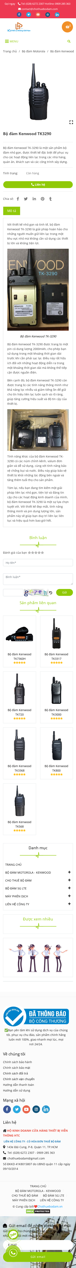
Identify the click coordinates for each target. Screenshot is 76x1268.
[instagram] (48, 14)
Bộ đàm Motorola (33, 51)
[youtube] (38, 14)
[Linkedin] (34, 198)
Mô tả (11, 211)
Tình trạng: (11, 173)
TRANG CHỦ (13, 865)
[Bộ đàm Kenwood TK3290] (19, 27)
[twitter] (29, 14)
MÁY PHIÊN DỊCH (16, 896)
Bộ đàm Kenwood (62, 51)
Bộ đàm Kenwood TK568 (19, 824)
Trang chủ (10, 51)
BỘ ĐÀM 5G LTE (16, 888)
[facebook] (19, 14)
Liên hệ (39, 184)
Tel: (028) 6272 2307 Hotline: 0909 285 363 (45, 3)
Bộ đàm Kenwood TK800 (56, 768)
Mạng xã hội (14, 1100)
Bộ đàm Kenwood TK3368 (19, 768)
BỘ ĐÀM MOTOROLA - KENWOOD (28, 872)
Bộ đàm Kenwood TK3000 (56, 712)
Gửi (64, 592)
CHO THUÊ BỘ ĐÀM (18, 880)
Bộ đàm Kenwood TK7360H (19, 656)
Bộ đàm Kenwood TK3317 (56, 656)
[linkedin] (57, 14)
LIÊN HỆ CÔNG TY (17, 904)
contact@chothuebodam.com (39, 9)
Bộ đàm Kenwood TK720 (19, 712)
